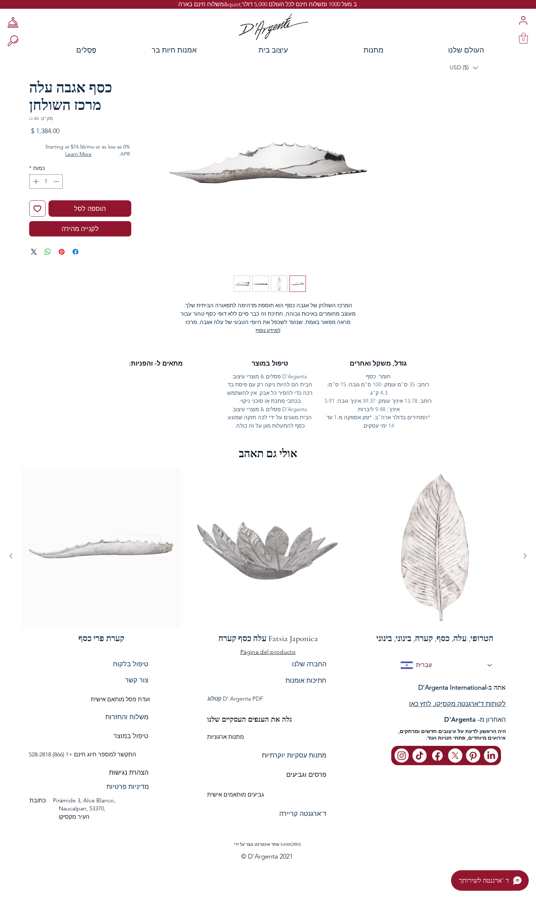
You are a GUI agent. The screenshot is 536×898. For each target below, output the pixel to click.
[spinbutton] (46, 181)
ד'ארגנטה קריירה (302, 814)
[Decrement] (57, 181)
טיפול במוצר (130, 736)
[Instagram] (402, 755)
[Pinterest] (473, 755)
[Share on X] (34, 251)
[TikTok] (419, 755)
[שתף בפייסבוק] (75, 251)
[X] (455, 755)
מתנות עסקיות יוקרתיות (294, 755)
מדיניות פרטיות (127, 787)
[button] (464, 68)
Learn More (78, 154)
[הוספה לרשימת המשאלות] (37, 208)
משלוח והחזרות (126, 717)
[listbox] (464, 68)
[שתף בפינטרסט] (61, 251)
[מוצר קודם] (525, 555)
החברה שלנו (309, 664)
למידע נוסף (268, 330)
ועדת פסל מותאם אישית (120, 699)
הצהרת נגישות (128, 772)
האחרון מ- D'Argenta (475, 719)
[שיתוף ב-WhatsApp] (47, 251)
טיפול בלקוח (130, 664)
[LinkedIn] (491, 755)
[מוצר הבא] (11, 555)
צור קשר (136, 680)
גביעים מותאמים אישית (235, 794)
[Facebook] (437, 755)
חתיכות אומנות (306, 681)
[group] (268, 555)
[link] (523, 38)
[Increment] (35, 181)
